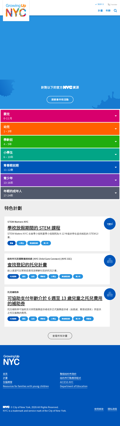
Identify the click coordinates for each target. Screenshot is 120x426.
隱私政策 (112, 409)
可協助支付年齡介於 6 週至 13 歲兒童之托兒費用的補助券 (54, 300)
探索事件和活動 (60, 99)
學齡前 (8, 141)
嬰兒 (8, 116)
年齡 (108, 10)
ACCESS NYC (66, 382)
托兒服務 (13, 276)
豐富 (11, 243)
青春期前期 (11, 167)
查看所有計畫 (60, 335)
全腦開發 (7, 382)
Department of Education (73, 386)
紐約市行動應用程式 (70, 378)
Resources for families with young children (26, 386)
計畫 (100, 10)
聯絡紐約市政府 (68, 373)
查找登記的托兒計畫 (27, 264)
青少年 (8, 180)
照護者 (88, 318)
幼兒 (8, 128)
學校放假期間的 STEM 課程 (33, 227)
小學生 (8, 154)
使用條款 (99, 409)
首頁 (5, 373)
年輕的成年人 (13, 193)
